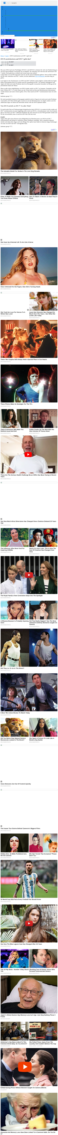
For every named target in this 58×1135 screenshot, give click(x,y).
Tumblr (8, 23)
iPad (8, 13)
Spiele (8, 27)
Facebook (9, 17)
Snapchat (9, 20)
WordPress (9, 24)
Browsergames (13, 30)
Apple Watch (10, 14)
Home (2, 56)
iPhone (8, 12)
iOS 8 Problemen (40, 76)
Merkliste (6, 33)
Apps (8, 10)
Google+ (9, 25)
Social (5, 16)
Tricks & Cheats (13, 28)
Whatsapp (9, 19)
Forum (5, 31)
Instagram (9, 21)
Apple (5, 9)
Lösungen (6, 8)
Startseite (6, 6)
